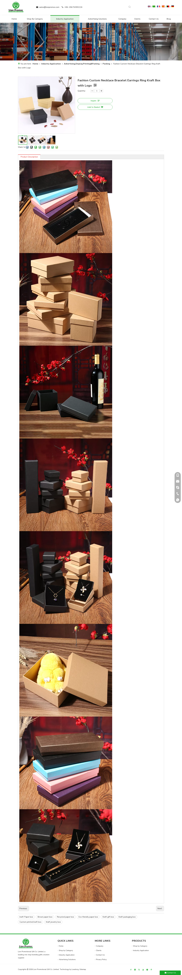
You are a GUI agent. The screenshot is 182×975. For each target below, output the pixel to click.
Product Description (29, 156)
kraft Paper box (26, 917)
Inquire (93, 100)
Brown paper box (45, 917)
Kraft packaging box (127, 917)
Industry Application (67, 955)
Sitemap (82, 969)
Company (99, 946)
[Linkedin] (134, 969)
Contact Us (100, 955)
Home (61, 946)
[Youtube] (143, 969)
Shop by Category (66, 950)
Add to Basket (93, 107)
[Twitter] (139, 969)
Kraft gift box (108, 917)
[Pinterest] (151, 969)
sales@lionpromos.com (49, 7)
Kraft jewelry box (53, 922)
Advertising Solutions (67, 959)
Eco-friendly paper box (88, 917)
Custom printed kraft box (30, 922)
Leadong (75, 969)
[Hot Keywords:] (129, 7)
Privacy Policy (101, 959)
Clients (98, 950)
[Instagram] (147, 969)
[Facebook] (130, 969)
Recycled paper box (65, 917)
